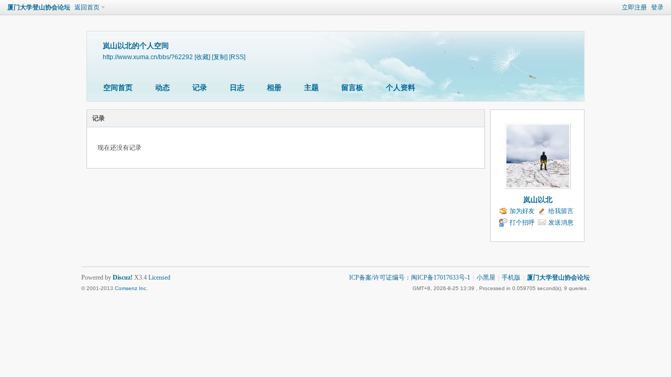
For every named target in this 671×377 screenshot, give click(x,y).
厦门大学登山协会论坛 (38, 7)
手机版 (511, 277)
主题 (311, 88)
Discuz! (123, 277)
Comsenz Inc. (131, 288)
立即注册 (634, 7)
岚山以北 (538, 200)
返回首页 (87, 7)
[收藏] (202, 56)
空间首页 (118, 88)
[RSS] (237, 56)
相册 (274, 88)
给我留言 (560, 211)
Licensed (159, 277)
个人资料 (400, 88)
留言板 (352, 88)
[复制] (220, 56)
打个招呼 (522, 222)
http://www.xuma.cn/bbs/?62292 (148, 56)
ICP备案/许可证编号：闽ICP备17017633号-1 (409, 277)
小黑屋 (486, 277)
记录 (199, 88)
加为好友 (522, 211)
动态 (162, 88)
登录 (657, 7)
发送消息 (560, 222)
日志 (237, 88)
